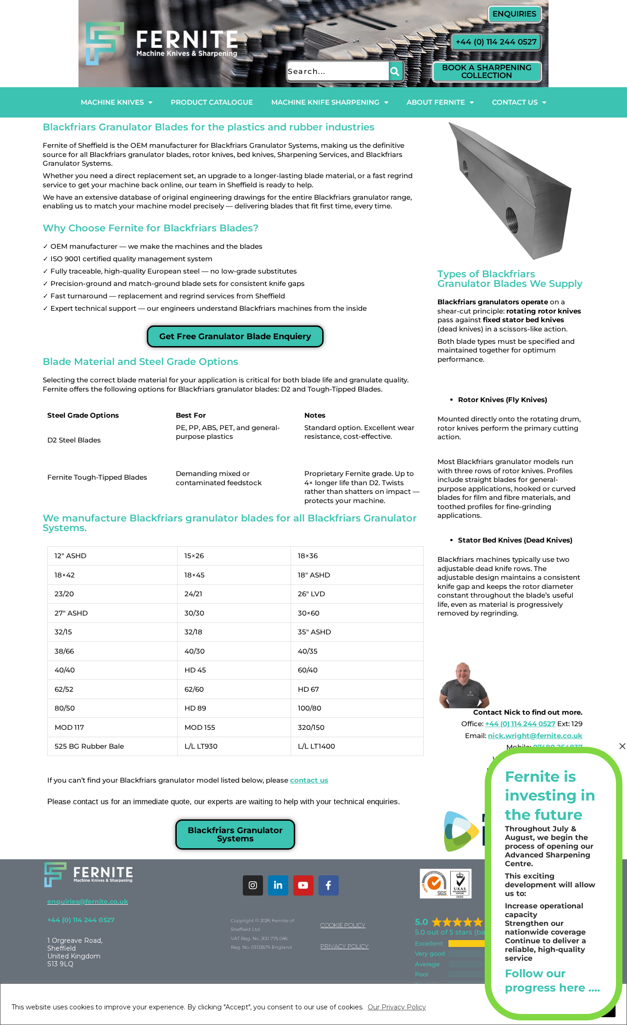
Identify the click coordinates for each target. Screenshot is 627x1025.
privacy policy (344, 946)
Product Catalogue (212, 102)
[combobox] (337, 71)
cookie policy (342, 925)
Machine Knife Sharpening (325, 102)
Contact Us (514, 102)
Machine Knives (112, 102)
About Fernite (436, 102)
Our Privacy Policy (397, 1007)
